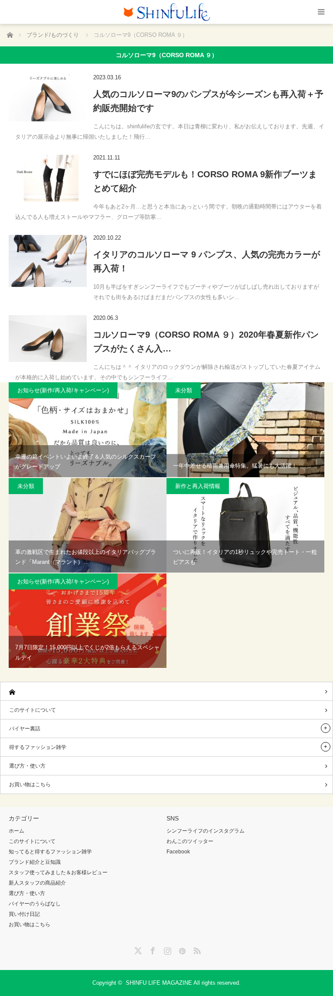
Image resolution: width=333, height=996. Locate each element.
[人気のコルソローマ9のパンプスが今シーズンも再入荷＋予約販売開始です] (48, 98)
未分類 (183, 390)
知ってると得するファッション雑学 (50, 852)
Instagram (166, 949)
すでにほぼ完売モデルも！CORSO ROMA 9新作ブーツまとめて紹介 (205, 181)
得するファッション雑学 (37, 747)
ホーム (16, 831)
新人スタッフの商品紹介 (37, 883)
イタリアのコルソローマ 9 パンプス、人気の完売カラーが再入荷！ (206, 261)
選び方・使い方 (27, 766)
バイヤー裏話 (24, 729)
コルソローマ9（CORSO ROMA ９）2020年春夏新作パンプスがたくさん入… (206, 341)
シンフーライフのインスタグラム (205, 831)
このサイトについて (32, 710)
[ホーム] (166, 691)
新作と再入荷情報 (197, 486)
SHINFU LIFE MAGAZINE (159, 983)
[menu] (321, 12)
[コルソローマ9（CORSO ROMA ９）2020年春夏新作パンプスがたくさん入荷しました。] (48, 338)
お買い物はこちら (30, 784)
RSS (195, 949)
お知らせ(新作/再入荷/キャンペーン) (63, 390)
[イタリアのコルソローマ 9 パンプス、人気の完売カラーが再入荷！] (48, 261)
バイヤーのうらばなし (35, 904)
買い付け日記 (24, 914)
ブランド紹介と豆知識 (35, 862)
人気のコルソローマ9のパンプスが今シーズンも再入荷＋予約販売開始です (208, 101)
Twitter (137, 949)
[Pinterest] (181, 949)
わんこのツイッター (189, 841)
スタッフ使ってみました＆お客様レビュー (58, 872)
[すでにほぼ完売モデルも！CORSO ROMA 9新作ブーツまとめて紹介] (48, 178)
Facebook (178, 852)
